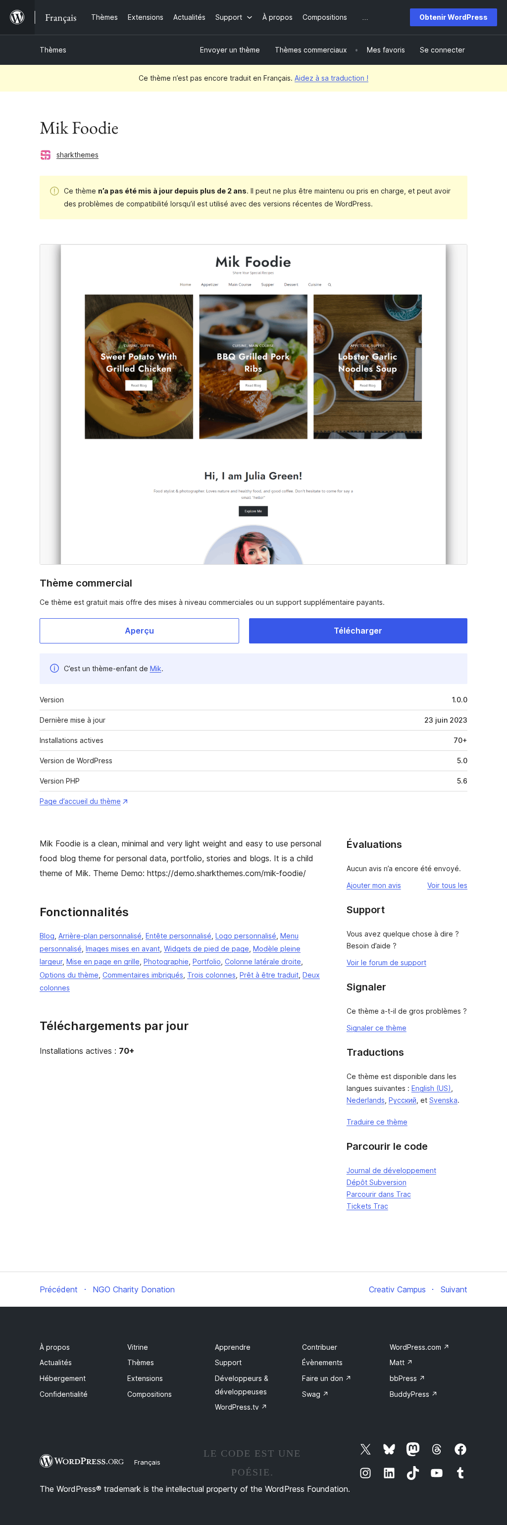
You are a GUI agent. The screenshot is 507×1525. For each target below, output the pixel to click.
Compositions (149, 1394)
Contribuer (319, 1347)
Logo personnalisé (245, 936)
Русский (402, 1100)
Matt (401, 1362)
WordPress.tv (241, 1407)
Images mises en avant (123, 948)
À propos (55, 1347)
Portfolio (207, 961)
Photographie (166, 961)
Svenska (443, 1100)
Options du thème (69, 975)
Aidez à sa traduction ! (331, 78)
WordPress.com (420, 1347)
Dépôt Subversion (376, 1182)
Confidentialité (64, 1394)
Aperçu (139, 631)
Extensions (145, 1378)
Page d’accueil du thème (80, 801)
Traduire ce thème (377, 1122)
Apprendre (233, 1347)
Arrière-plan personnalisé (100, 936)
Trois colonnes (211, 975)
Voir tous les (447, 885)
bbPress (407, 1378)
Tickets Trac (367, 1206)
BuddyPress (414, 1394)
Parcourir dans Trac (379, 1194)
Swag (315, 1394)
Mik (155, 668)
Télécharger (358, 631)
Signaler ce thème (376, 1028)
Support (228, 1362)
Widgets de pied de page (206, 948)
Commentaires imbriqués (142, 975)
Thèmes (53, 50)
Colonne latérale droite (263, 961)
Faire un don (327, 1378)
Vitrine (137, 1347)
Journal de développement (391, 1170)
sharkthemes (77, 154)
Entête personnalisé (178, 936)
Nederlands (366, 1100)
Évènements (322, 1362)
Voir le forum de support (386, 962)
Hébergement (63, 1378)
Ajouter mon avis (374, 885)
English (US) (431, 1088)
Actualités (56, 1362)
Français (147, 1462)
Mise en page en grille (103, 961)
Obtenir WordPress (453, 17)
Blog (47, 936)
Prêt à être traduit (269, 975)
